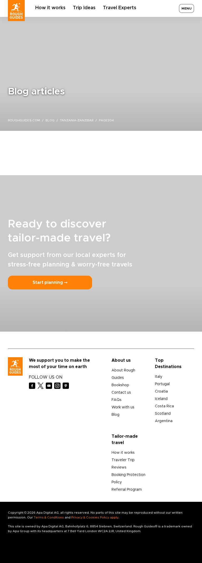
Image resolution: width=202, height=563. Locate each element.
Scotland (163, 414)
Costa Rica (164, 406)
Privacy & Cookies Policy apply (94, 517)
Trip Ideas (84, 8)
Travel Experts (119, 8)
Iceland (161, 399)
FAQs (117, 400)
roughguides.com (24, 120)
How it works (50, 8)
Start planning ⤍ (50, 282)
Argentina (164, 421)
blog (50, 120)
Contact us (121, 392)
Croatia (161, 391)
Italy (158, 377)
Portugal (162, 384)
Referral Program (127, 490)
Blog (115, 415)
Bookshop (120, 385)
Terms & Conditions (49, 517)
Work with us (123, 407)
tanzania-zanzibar (76, 120)
